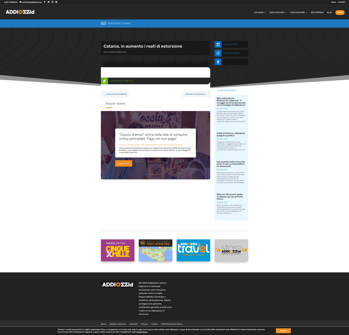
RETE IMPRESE (317, 13)
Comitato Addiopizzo (116, 52)
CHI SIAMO (258, 13)
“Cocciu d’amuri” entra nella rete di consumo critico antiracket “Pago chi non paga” (153, 137)
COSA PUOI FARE (297, 13)
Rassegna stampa (119, 23)
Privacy (144, 324)
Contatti (341, 2)
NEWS (160, 145)
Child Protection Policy (171, 324)
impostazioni (142, 332)
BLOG (329, 13)
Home (333, 2)
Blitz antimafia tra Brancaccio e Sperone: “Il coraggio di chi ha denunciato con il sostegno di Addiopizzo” (231, 101)
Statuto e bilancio (118, 324)
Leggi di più (123, 163)
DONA (340, 12)
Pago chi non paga (168, 145)
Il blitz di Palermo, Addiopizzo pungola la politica (231, 134)
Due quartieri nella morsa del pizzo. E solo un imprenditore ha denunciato (231, 164)
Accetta (283, 330)
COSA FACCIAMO (277, 13)
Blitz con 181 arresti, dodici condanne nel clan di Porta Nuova (230, 196)
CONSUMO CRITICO (151, 145)
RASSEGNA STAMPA (232, 53)
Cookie (154, 324)
